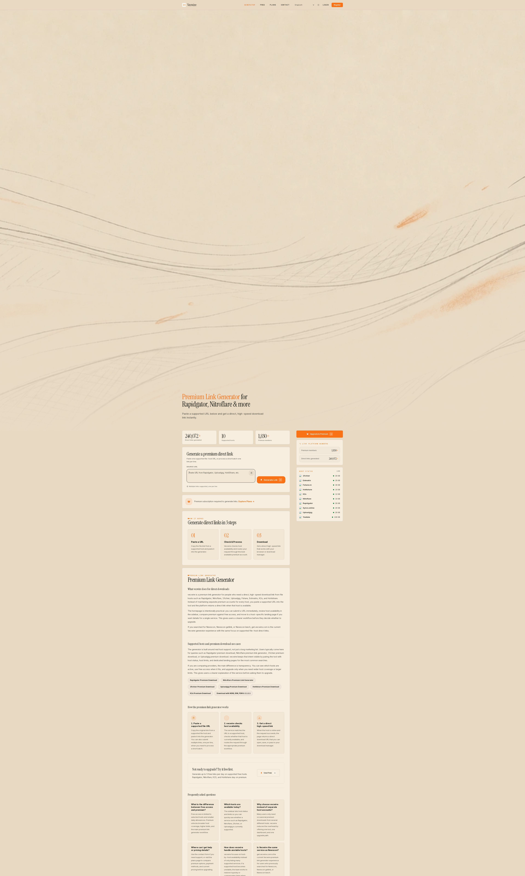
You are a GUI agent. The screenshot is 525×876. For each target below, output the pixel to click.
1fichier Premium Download (202, 687)
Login (326, 5)
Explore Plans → (246, 501)
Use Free (268, 773)
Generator (249, 5)
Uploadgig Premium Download (233, 687)
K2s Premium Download (200, 693)
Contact (285, 5)
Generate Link (270, 480)
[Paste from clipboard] (251, 473)
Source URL (192, 467)
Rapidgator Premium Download (203, 680)
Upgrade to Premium (319, 434)
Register (337, 5)
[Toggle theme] (318, 5)
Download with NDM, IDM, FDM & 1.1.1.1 (233, 693)
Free (262, 5)
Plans (273, 5)
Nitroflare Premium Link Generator (238, 680)
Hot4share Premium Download (266, 687)
